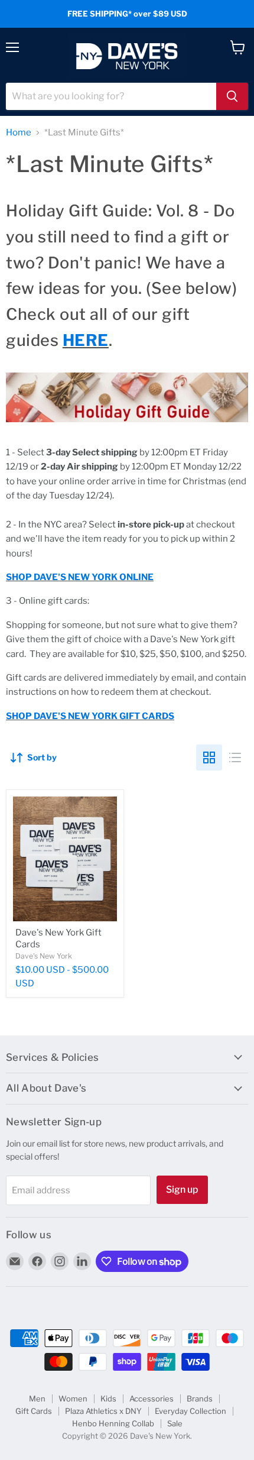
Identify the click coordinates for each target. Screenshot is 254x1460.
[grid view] (209, 757)
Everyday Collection (190, 1411)
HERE (86, 340)
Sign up (182, 1189)
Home (18, 133)
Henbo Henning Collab (113, 1423)
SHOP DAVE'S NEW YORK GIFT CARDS (90, 716)
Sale (175, 1423)
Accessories (151, 1398)
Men (37, 1398)
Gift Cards (33, 1411)
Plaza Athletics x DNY (103, 1411)
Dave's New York (43, 955)
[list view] (235, 757)
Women (72, 1398)
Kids (108, 1398)
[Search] (232, 96)
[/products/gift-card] (65, 859)
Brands (200, 1398)
